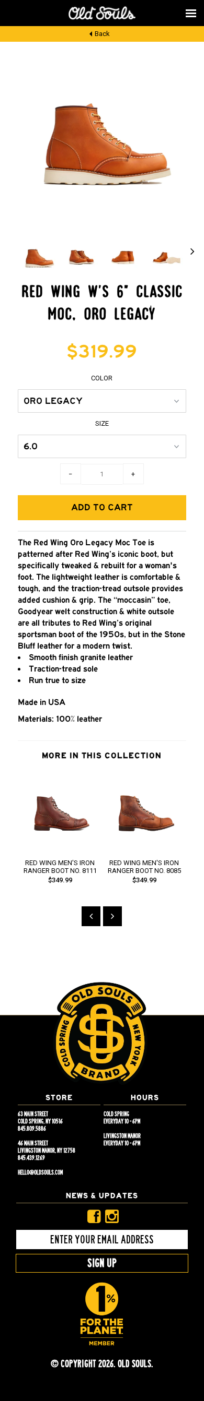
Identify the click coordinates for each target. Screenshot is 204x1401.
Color (101, 378)
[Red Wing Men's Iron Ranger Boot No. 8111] (60, 847)
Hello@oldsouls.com (40, 1172)
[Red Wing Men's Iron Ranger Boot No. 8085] (144, 847)
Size (102, 423)
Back (102, 34)
